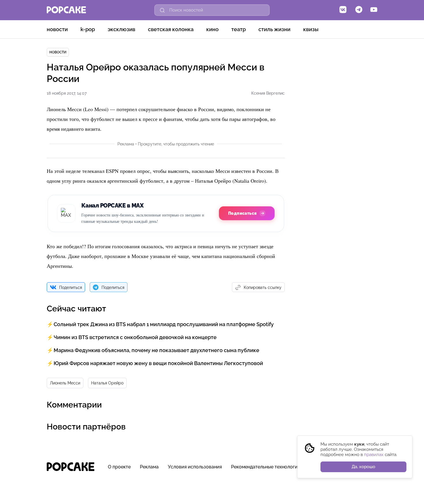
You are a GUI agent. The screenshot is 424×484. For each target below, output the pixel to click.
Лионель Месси (65, 383)
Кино (212, 29)
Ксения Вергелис (268, 93)
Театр (238, 29)
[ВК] (343, 10)
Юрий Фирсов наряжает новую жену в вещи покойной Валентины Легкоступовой (158, 363)
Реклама (149, 467)
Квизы (310, 29)
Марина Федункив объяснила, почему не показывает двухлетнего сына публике (156, 350)
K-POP (87, 29)
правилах (374, 454)
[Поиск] (162, 10)
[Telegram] (358, 10)
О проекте (119, 467)
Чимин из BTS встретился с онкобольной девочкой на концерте (135, 337)
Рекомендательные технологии (266, 467)
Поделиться (70, 287)
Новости (57, 29)
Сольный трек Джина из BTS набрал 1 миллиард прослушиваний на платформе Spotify (164, 324)
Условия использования (195, 467)
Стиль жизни (274, 29)
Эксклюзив (121, 29)
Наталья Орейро (107, 383)
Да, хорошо (363, 466)
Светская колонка (171, 29)
